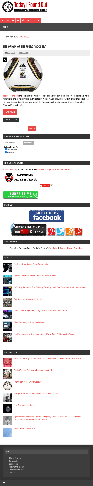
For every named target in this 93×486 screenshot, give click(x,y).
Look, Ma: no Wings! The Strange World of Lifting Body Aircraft (41, 310)
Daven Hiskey (24, 53)
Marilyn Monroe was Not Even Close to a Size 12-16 (36, 393)
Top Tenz (12, 473)
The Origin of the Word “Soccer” (24, 46)
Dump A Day (13, 461)
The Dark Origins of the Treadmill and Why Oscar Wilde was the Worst (44, 334)
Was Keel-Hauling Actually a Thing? (29, 299)
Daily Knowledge (12, 149)
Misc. (16, 120)
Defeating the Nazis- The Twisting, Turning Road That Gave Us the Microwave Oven (50, 287)
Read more (10, 112)
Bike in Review (14, 458)
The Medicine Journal (17, 470)
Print (55, 248)
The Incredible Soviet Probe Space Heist (31, 264)
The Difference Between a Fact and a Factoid (33, 370)
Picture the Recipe (16, 467)
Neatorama (13, 464)
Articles (7, 120)
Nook (69, 248)
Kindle (62, 248)
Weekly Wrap (11, 152)
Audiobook (79, 248)
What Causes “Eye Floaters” (25, 428)
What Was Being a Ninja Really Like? (29, 322)
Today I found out (11, 96)
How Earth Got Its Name (24, 405)
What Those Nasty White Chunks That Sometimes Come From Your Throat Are (47, 358)
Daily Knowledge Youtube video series (53, 169)
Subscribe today (10, 169)
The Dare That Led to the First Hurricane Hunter (35, 276)
